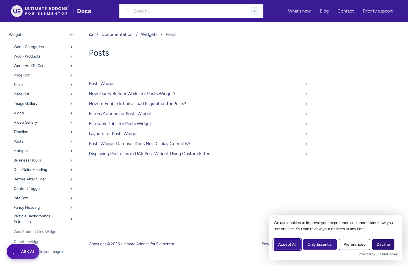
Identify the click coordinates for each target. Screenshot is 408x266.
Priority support (378, 11)
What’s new (299, 11)
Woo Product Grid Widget (36, 231)
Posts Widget (102, 83)
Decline (383, 244)
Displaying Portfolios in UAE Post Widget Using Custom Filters (150, 153)
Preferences (354, 244)
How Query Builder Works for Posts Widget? (132, 93)
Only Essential (320, 244)
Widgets (149, 34)
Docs (84, 11)
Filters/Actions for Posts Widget (120, 113)
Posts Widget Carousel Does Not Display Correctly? (139, 143)
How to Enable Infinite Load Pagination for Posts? (137, 103)
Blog (324, 11)
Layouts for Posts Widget (113, 133)
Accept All (287, 244)
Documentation (117, 34)
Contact (346, 11)
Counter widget (27, 241)
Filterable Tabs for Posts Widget (120, 123)
